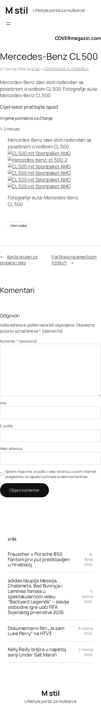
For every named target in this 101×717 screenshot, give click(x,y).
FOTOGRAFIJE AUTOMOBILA (66, 68)
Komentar (18, 341)
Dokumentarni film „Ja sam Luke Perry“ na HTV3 (36, 631)
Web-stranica (11, 448)
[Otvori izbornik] (8, 23)
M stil (16, 10)
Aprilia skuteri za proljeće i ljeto (18, 260)
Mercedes (19, 225)
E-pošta (6, 425)
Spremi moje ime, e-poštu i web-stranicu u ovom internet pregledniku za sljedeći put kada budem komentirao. (50, 474)
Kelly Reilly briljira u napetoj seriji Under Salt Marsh (37, 652)
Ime (3, 402)
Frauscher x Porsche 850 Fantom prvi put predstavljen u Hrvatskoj (39, 559)
